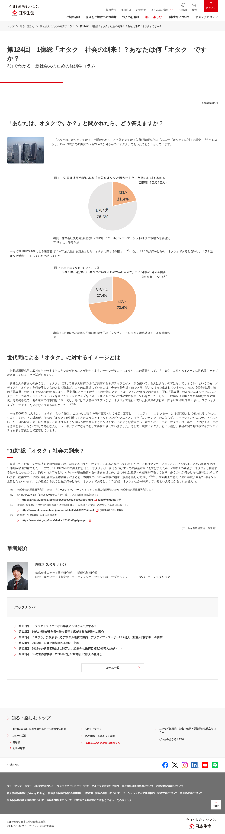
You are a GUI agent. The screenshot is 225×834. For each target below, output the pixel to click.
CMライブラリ (93, 728)
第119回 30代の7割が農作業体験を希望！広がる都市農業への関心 (61, 631)
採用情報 (111, 9)
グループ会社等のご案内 (105, 785)
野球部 (16, 742)
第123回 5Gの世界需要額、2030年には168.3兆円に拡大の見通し (60, 654)
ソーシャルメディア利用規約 (139, 793)
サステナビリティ (206, 17)
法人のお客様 (130, 17)
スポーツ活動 (19, 735)
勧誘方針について (167, 793)
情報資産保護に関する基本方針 (65, 793)
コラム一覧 (112, 667)
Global (183, 9)
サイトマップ (14, 785)
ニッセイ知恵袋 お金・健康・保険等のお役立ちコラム (187, 730)
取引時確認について (191, 793)
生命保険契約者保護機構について (25, 800)
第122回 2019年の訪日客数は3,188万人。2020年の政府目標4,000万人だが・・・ (71, 648)
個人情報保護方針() (26, 793)
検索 (194, 9)
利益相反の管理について (170, 785)
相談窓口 (126, 9)
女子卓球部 (19, 748)
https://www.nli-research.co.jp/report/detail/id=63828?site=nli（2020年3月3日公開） (73, 510)
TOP (215, 806)
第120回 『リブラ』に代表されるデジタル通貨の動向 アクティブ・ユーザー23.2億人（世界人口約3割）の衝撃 (91, 637)
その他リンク (124, 800)
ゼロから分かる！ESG (171, 739)
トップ (10, 26)
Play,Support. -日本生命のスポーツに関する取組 (39, 728)
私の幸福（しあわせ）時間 (100, 736)
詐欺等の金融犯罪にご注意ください (94, 800)
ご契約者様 (73, 17)
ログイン (211, 8)
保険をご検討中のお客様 (101, 17)
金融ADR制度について (59, 800)
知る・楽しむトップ (31, 717)
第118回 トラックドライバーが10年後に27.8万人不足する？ (58, 625)
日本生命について (178, 17)
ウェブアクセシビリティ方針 (73, 785)
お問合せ (141, 9)
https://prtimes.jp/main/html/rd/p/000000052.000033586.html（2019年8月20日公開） (73, 499)
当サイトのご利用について (39, 785)
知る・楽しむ (153, 17)
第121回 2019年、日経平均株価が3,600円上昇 (49, 642)
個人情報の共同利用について (138, 785)
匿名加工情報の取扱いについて (102, 793)
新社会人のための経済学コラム (57, 26)
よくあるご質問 (160, 9)
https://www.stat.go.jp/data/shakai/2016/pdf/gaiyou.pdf (54, 520)
